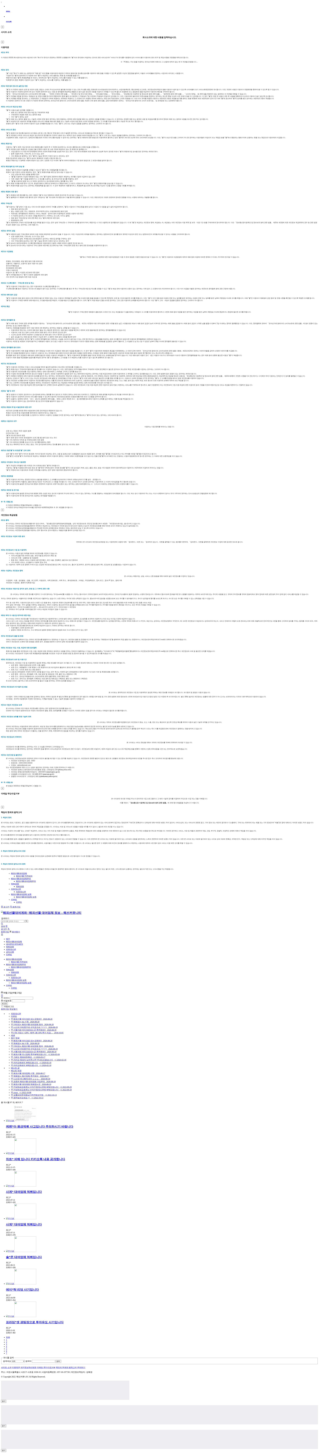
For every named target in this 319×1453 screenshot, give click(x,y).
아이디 (6, 998)
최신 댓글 (15, 1038)
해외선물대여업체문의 (21, 879)
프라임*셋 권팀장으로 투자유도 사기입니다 (35, 1322)
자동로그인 (8, 1006)
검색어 (28, 1361)
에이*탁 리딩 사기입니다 (22, 1289)
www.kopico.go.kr (53, 772)
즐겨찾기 (16, 932)
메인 (8, 939)
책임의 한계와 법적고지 (66, 1367)
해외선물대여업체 (19, 873)
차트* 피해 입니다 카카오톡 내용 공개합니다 (35, 1159)
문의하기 (81, 1367)
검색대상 (7, 1361)
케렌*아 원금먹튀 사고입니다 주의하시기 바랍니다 (39, 1126)
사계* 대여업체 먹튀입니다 (24, 1191)
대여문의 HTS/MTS (14, 944)
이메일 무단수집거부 (46, 1367)
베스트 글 (15, 1068)
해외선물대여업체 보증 (21, 894)
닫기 (3, 1401)
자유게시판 (16, 889)
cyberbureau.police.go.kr (48, 776)
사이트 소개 (6, 1367)
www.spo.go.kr (48, 774)
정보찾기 (13, 1009)
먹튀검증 (15, 884)
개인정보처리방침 (28, 1367)
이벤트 (14, 900)
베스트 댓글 (16, 1071)
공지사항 (10, 952)
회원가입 (5, 1009)
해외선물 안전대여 (24, 876)
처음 (8, 1337)
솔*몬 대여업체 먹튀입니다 (24, 1257)
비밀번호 (7, 1001)
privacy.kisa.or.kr (64, 770)
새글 (13, 1035)
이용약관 (16, 1367)
